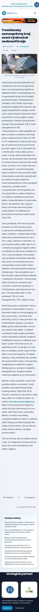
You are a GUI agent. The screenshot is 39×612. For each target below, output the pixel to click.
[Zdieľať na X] (18, 497)
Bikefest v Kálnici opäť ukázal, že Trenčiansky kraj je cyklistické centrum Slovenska (17, 540)
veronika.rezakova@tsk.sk (21, 401)
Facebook (9, 497)
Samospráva (24, 46)
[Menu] (34, 13)
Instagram (31, 497)
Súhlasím (7, 608)
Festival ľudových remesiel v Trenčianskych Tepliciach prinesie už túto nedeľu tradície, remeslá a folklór (19, 524)
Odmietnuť (19, 608)
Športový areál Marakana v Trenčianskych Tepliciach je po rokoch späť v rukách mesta (19, 532)
